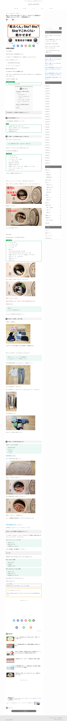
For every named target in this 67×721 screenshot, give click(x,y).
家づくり (54, 202)
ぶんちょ (51, 60)
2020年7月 (47, 160)
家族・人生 (54, 215)
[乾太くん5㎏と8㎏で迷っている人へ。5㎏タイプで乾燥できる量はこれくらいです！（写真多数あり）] (22, 46)
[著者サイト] (16, 627)
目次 (23, 88)
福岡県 (54, 174)
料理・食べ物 (54, 187)
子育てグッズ (54, 184)
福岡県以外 (54, 177)
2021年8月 (47, 127)
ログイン (47, 230)
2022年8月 (47, 101)
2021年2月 (47, 142)
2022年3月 (47, 111)
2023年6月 (47, 85)
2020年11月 (47, 150)
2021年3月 (47, 139)
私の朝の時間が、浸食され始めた (52, 43)
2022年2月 (47, 114)
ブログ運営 (54, 180)
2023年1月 (47, 91)
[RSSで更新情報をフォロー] (31, 627)
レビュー (54, 182)
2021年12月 (47, 119)
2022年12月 (47, 93)
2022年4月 (47, 109)
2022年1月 (47, 116)
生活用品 (54, 192)
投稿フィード (48, 233)
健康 (54, 195)
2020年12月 (47, 147)
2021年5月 (47, 134)
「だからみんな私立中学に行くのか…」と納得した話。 (53, 51)
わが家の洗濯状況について (22, 94)
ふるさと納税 (54, 220)
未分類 (54, 223)
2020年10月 (47, 152)
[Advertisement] (24, 608)
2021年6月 (47, 132)
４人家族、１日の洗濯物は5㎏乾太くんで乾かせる (23, 97)
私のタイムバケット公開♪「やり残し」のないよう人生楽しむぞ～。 (53, 47)
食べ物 (54, 199)
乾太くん (8, 48)
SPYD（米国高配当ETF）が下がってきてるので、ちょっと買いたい (53, 40)
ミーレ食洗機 (54, 207)
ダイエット (54, 197)
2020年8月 (47, 157)
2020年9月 (47, 155)
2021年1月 (47, 145)
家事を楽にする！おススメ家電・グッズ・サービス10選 (18, 585)
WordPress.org (48, 238)
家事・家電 (12, 48)
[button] (60, 28)
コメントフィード (48, 235)
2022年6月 (47, 103)
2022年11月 (47, 96)
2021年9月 (47, 124)
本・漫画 (54, 189)
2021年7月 (47, 129)
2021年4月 (47, 137)
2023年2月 (47, 88)
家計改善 (54, 217)
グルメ (54, 172)
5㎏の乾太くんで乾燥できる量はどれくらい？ (23, 92)
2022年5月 (47, 106)
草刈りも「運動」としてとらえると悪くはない (53, 36)
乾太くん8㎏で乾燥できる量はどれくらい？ (23, 105)
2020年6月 (47, 163)
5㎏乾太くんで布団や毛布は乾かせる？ (23, 102)
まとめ (18, 107)
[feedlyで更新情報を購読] (24, 627)
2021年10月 (47, 121)
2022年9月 (47, 98)
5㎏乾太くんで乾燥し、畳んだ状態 (23, 99)
